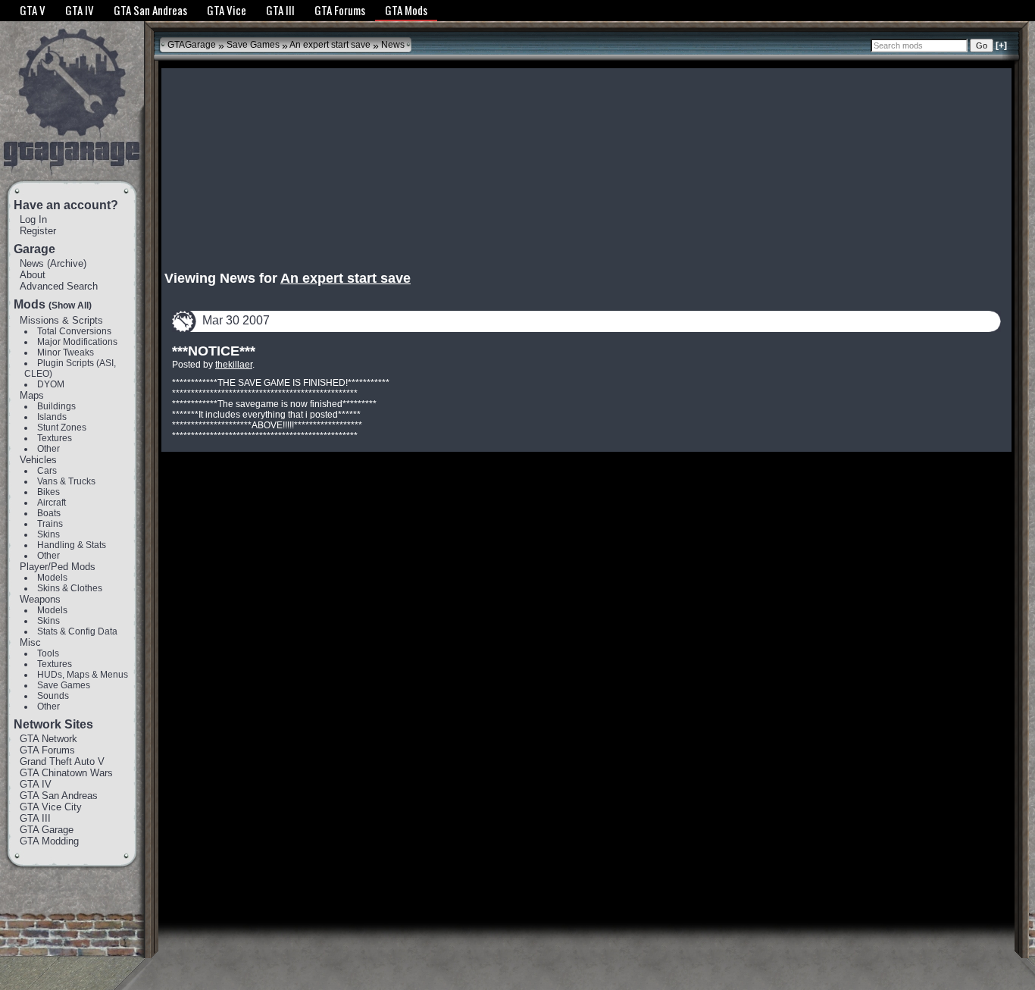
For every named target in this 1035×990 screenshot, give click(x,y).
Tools (48, 653)
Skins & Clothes (69, 588)
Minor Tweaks (65, 352)
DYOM (50, 384)
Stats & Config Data (77, 631)
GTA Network (48, 738)
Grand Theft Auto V (62, 761)
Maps (32, 395)
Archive (66, 263)
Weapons (40, 599)
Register (38, 231)
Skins (48, 534)
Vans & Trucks (66, 481)
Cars (47, 470)
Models (52, 577)
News (32, 263)
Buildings (56, 406)
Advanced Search (59, 286)
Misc (30, 642)
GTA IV (36, 784)
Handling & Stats (71, 545)
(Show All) (70, 305)
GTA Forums (47, 750)
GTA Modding (49, 841)
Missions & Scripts (61, 320)
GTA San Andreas (59, 795)
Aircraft (51, 502)
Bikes (48, 492)
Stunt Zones (61, 427)
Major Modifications (77, 342)
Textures (54, 438)
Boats (49, 513)
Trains (50, 523)
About (32, 274)
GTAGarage (191, 44)
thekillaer (233, 364)
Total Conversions (74, 331)
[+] (1001, 45)
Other (48, 448)
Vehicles (38, 459)
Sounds (53, 696)
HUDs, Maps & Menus (82, 674)
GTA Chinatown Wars (66, 773)
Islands (52, 417)
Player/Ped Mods (57, 566)
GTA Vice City (51, 807)
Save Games (63, 685)
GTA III (35, 818)
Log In (33, 219)
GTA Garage (46, 829)
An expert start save (330, 44)
